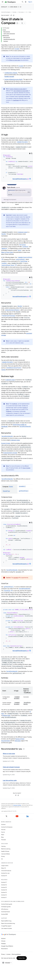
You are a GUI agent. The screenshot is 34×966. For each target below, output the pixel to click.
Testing (3, 370)
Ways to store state (7, 252)
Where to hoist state (14, 60)
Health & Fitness (5, 851)
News (2, 834)
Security (3, 829)
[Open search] (23, 2)
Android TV (4, 875)
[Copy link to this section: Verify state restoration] (20, 357)
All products (4, 948)
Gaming (3, 846)
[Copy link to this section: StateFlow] (9, 584)
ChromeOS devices (6, 870)
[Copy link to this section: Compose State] (13, 497)
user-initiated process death (21, 91)
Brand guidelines (16, 954)
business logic (6, 715)
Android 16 (4, 885)
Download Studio (5, 911)
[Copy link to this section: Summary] (9, 678)
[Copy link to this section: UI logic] (9, 135)
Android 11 (4, 897)
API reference (4, 909)
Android (3, 824)
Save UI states (26, 468)
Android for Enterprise (6, 827)
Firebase (3, 943)
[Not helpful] (13, 15)
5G (2, 859)
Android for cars (5, 873)
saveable (16, 577)
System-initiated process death (13, 79)
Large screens (4, 865)
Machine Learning (5, 849)
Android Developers (5, 12)
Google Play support (6, 926)
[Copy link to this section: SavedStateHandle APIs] (20, 476)
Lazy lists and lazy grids (10, 780)
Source (3, 832)
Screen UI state (5, 443)
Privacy (3, 856)
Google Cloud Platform (7, 946)
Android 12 (4, 895)
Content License (17, 805)
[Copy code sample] (32, 153)
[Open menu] (2, 2)
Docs (30, 12)
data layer (18, 741)
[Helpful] (11, 15)
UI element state (22, 232)
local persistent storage (10, 453)
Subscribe (21, 958)
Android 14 (4, 890)
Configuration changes (10, 73)
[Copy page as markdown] (22, 23)
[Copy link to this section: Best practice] (12, 303)
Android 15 (4, 887)
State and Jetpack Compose (11, 767)
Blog (2, 837)
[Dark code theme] (30, 153)
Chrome (3, 941)
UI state (17, 49)
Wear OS (3, 868)
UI (20, 7)
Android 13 (4, 892)
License (8, 954)
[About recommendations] (23, 748)
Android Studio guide (6, 904)
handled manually (9, 76)
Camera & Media (5, 854)
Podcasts (3, 839)
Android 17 (4, 882)
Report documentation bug (8, 923)
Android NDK (4, 914)
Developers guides (6, 906)
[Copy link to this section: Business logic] (15, 376)
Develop (4, 7)
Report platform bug (6, 921)
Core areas (13, 7)
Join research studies (6, 928)
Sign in (30, 2)
